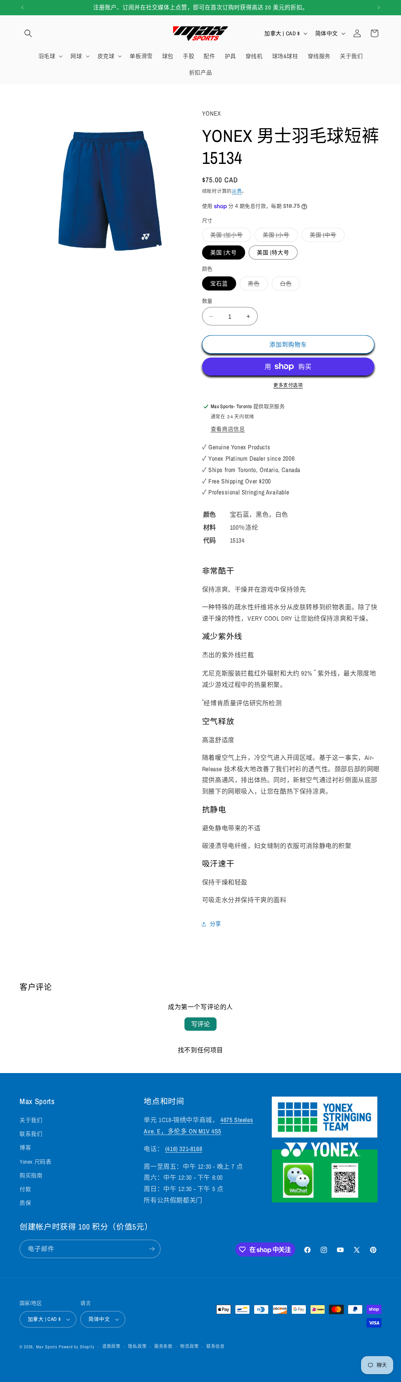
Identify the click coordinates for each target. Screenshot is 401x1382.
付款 (25, 1189)
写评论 (200, 1024)
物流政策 (189, 1346)
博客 (25, 1147)
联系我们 (31, 1133)
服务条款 (163, 1346)
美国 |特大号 (273, 252)
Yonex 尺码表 (35, 1161)
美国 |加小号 (229, 236)
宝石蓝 (219, 283)
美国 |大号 (223, 252)
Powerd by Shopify (76, 1346)
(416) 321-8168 (183, 1148)
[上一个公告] (22, 7)
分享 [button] (215, 923)
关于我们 (31, 1120)
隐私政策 (137, 1346)
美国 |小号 (279, 236)
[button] (28, 33)
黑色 (256, 285)
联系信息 (215, 1346)
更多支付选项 (288, 385)
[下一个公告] (378, 7)
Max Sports (47, 1346)
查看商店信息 (228, 428)
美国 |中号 (326, 236)
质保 (25, 1202)
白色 (288, 285)
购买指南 (31, 1175)
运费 (237, 191)
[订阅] (151, 1249)
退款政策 (111, 1346)
